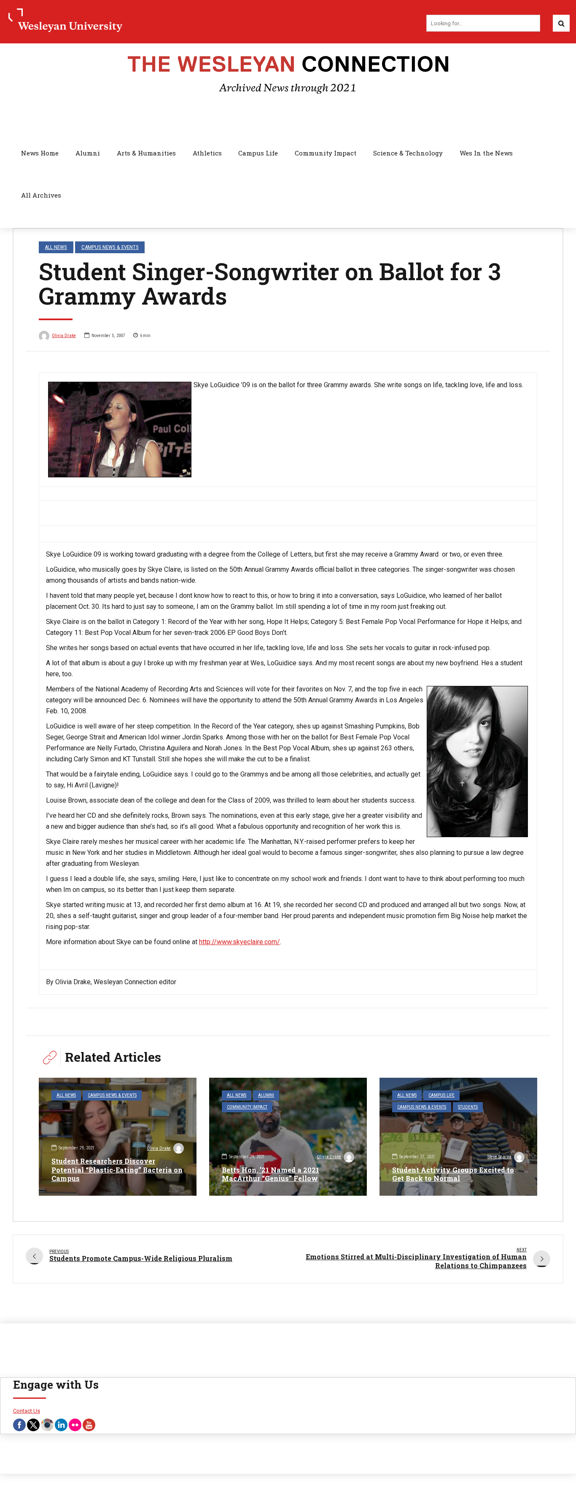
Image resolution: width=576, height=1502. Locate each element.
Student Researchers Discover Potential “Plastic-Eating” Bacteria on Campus (117, 1170)
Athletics (207, 153)
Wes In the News (486, 153)
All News (56, 247)
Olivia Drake (64, 335)
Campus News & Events (110, 247)
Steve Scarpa (499, 1156)
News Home (40, 153)
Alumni (87, 153)
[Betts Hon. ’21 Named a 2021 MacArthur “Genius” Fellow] (288, 1136)
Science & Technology (408, 153)
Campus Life (258, 153)
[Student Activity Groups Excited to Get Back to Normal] (458, 1136)
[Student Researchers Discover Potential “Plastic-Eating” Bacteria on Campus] (117, 1136)
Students (468, 1107)
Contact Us (26, 1411)
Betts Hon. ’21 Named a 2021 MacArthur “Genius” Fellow (270, 1174)
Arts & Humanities (146, 153)
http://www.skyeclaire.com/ (239, 942)
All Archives (41, 195)
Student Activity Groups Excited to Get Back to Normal (453, 1174)
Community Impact (325, 153)
